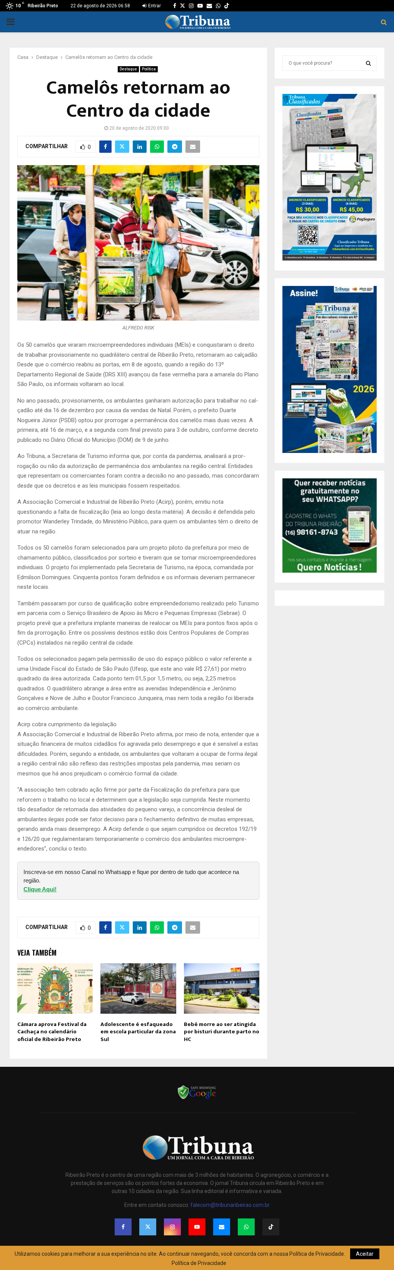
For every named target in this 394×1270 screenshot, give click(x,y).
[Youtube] (197, 1226)
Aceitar (365, 1254)
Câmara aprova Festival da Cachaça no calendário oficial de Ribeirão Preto (52, 1031)
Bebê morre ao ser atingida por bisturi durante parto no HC (221, 1031)
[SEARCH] (368, 63)
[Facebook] (123, 1226)
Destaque (128, 69)
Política (149, 69)
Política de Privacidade (199, 1263)
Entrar (154, 5)
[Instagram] (172, 1226)
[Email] (221, 1226)
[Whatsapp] (246, 1226)
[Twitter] (147, 1226)
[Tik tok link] (226, 6)
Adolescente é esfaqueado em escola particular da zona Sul (138, 1031)
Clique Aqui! (40, 889)
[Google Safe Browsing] (197, 1098)
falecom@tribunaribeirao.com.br (230, 1205)
